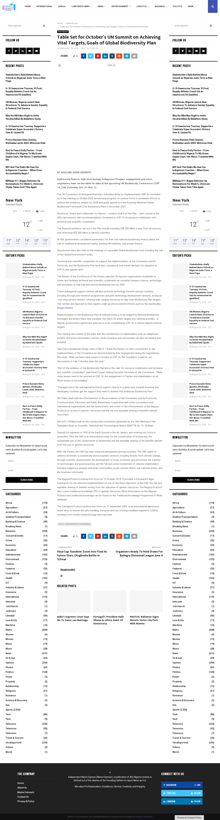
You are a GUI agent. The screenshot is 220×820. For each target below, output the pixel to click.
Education (11, 550)
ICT (7, 583)
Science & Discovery (16, 700)
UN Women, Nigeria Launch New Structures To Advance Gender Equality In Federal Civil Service (27, 105)
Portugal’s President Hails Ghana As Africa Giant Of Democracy (108, 620)
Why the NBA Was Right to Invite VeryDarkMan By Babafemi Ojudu (35, 339)
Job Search (12, 606)
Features (10, 568)
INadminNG (65, 48)
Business (160, 6)
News (100, 6)
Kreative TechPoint (144, 817)
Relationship (12, 686)
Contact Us (23, 797)
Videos (9, 747)
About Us (22, 787)
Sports (9, 709)
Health (9, 578)
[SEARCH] (44, 26)
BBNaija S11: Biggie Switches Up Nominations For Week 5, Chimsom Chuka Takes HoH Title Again (24, 184)
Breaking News (13, 526)
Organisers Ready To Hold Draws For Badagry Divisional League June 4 (139, 553)
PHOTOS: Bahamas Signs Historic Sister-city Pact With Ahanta (144, 620)
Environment (12, 559)
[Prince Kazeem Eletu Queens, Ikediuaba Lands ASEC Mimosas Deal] (13, 390)
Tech (8, 714)
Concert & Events (14, 535)
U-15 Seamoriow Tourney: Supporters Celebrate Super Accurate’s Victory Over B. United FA (26, 129)
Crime (9, 540)
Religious (11, 691)
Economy (11, 545)
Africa (62, 6)
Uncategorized (13, 742)
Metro (9, 630)
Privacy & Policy (25, 801)
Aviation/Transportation (18, 517)
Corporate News (80, 6)
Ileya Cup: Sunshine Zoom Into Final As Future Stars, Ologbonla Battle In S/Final (82, 555)
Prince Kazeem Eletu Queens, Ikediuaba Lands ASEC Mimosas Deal (33, 388)
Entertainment (120, 6)
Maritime (10, 625)
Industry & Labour (15, 587)
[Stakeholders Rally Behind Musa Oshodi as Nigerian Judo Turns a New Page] (13, 270)
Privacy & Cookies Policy (189, 817)
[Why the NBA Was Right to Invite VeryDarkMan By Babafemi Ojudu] (13, 343)
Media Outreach (25, 792)
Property (10, 681)
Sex (8, 705)
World (9, 752)
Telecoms (11, 724)
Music (9, 644)
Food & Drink (12, 573)
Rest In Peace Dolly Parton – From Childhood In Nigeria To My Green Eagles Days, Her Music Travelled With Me (35, 413)
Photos (9, 667)
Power (9, 677)
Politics (177, 6)
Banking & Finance (15, 521)
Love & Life (11, 620)
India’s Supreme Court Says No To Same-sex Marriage (73, 618)
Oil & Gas (10, 658)
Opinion (10, 662)
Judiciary (11, 611)
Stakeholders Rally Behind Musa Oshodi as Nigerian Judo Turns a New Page (26, 77)
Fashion (10, 564)
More (191, 6)
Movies (9, 634)
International (44, 6)
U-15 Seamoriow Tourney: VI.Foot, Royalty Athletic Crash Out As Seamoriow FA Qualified (24, 91)
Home (28, 6)
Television (11, 728)
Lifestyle (141, 6)
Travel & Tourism (15, 738)
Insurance (11, 592)
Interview (10, 601)
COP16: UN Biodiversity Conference (74, 524)
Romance (11, 695)
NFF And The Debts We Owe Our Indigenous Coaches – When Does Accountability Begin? (24, 170)
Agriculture (12, 507)
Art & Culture (12, 512)
